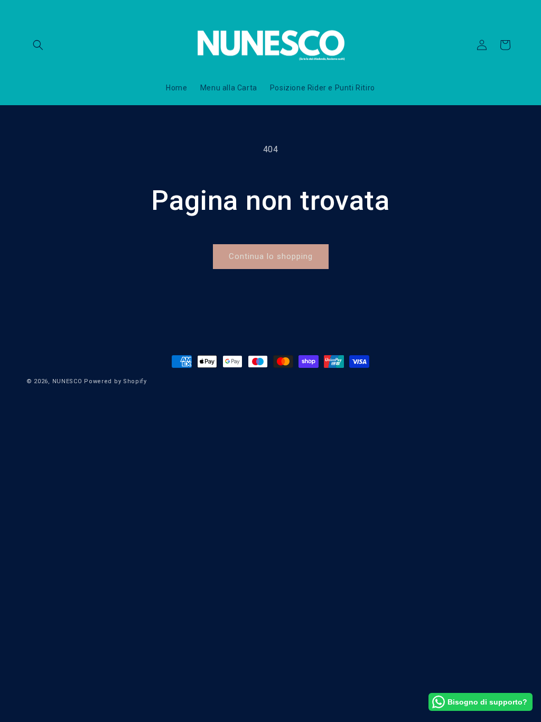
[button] (38, 45)
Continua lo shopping (271, 256)
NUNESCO (67, 381)
